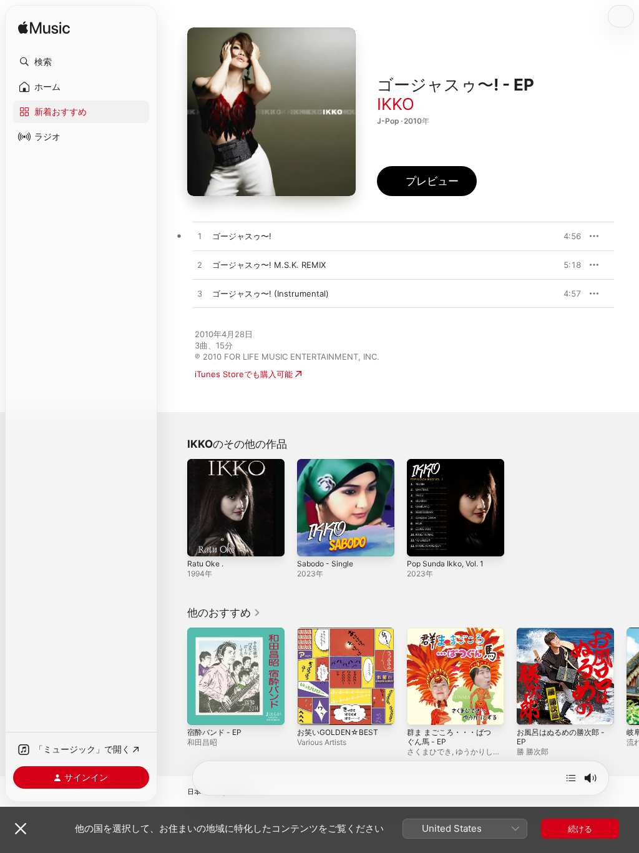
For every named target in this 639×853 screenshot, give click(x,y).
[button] (81, 61)
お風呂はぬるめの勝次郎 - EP (561, 736)
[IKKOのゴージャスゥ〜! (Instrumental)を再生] (199, 294)
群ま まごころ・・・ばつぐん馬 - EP (449, 736)
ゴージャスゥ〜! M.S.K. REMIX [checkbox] (269, 265)
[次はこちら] (570, 778)
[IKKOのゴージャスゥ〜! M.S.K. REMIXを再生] (199, 265)
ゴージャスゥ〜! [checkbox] (241, 236)
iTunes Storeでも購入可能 (244, 374)
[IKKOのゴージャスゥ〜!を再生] (199, 236)
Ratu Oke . (205, 563)
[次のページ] (626, 676)
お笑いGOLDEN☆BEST (337, 732)
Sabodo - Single (325, 563)
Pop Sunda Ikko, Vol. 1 (445, 563)
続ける (580, 829)
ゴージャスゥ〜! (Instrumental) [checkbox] (270, 293)
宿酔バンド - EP (214, 732)
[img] (44, 28)
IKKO (395, 104)
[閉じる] (20, 828)
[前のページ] (174, 676)
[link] (224, 612)
